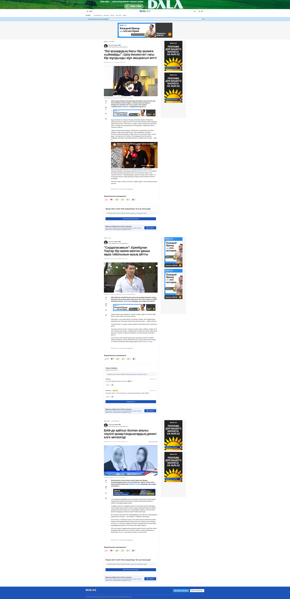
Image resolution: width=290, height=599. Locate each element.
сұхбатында (127, 301)
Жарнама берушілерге (197, 590)
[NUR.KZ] (145, 11)
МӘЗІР (90, 11)
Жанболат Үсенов (134, 484)
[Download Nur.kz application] (145, 4)
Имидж (124, 15)
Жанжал (112, 15)
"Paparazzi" (125, 106)
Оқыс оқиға (118, 15)
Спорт (105, 238)
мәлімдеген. (115, 523)
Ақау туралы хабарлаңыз (181, 590)
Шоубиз (88, 15)
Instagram (151, 227)
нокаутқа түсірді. (147, 341)
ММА (109, 238)
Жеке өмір (106, 15)
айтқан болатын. (143, 171)
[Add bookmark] (106, 119)
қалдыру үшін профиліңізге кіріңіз (138, 213)
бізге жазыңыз (129, 189)
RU (194, 11)
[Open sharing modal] (106, 113)
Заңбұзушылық (115, 421)
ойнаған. (121, 532)
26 (107, 358)
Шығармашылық (98, 15)
